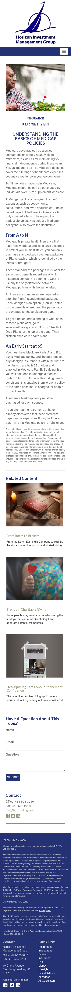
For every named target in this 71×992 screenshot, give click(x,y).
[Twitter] (12, 984)
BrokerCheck (9, 848)
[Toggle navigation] (64, 51)
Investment (45, 950)
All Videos (44, 977)
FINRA (42, 910)
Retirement (45, 946)
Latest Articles (46, 973)
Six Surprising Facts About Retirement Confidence (34, 689)
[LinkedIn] (18, 984)
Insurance (44, 958)
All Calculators (46, 980)
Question (12, 754)
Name (10, 730)
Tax (40, 962)
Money (42, 965)
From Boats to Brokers (23, 536)
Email (10, 742)
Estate (42, 954)
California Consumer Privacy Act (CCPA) (32, 889)
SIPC (48, 910)
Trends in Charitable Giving (26, 609)
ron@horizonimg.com (20, 810)
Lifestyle (43, 969)
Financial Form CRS (16, 839)
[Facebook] (5, 984)
